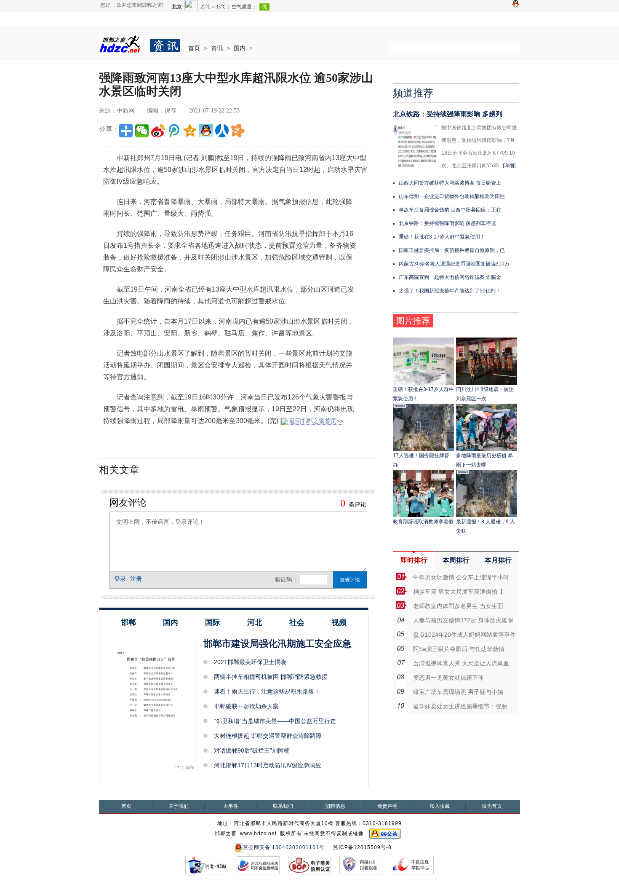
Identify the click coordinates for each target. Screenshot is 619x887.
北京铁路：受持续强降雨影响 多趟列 (447, 114)
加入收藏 (440, 806)
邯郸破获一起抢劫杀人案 (246, 706)
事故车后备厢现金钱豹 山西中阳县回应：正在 (450, 210)
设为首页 (492, 806)
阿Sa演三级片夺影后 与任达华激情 (458, 649)
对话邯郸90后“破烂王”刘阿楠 (252, 750)
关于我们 (178, 806)
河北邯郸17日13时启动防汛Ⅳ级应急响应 (267, 765)
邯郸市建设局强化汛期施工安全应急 (277, 643)
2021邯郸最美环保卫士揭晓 (250, 662)
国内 (239, 48)
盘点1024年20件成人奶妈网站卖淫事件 (464, 634)
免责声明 (387, 806)
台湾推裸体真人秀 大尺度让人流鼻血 (461, 663)
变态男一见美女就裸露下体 (448, 677)
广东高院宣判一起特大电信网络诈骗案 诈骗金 (450, 277)
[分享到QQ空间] (190, 130)
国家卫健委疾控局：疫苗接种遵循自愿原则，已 (452, 250)
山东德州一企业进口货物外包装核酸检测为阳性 (452, 196)
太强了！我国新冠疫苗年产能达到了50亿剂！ (450, 291)
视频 (339, 622)
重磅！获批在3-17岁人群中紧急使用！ (442, 237)
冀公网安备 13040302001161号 (284, 847)
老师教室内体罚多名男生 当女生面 (458, 606)
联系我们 (283, 806)
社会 (296, 622)
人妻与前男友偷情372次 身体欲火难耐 (463, 620)
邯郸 (128, 622)
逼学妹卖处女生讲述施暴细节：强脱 (460, 706)
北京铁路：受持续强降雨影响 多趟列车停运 (447, 223)
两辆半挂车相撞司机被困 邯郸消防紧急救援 (271, 676)
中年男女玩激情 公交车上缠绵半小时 (461, 577)
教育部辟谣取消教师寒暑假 (423, 522)
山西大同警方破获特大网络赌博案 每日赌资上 (450, 183)
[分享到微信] (142, 130)
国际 (212, 622)
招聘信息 (335, 806)
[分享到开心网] (238, 130)
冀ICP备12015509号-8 (362, 847)
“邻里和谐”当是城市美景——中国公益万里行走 (275, 721)
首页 (194, 48)
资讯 (217, 48)
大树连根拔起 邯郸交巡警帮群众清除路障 (268, 735)
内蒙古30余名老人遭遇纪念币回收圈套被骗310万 (454, 264)
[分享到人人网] (222, 130)
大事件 (230, 806)
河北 (254, 622)
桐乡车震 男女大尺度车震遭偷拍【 (458, 591)
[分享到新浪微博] (158, 130)
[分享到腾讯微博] (174, 130)
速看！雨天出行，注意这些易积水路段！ (267, 691)
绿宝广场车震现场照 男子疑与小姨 (458, 692)
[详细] (509, 166)
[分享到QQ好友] (206, 130)
